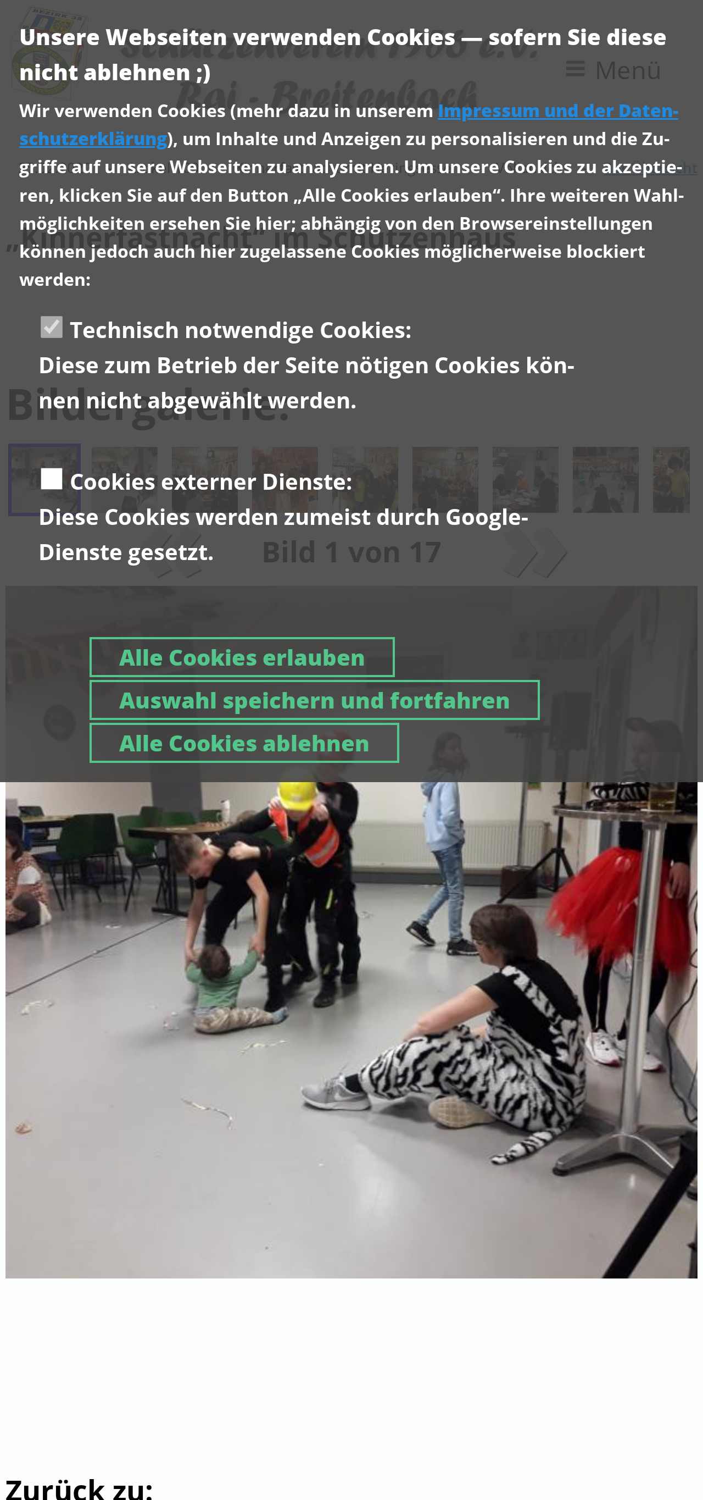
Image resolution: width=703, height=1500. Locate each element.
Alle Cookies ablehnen (244, 743)
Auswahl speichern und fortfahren (314, 700)
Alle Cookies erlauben (242, 657)
